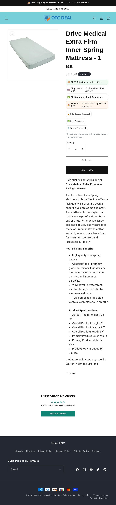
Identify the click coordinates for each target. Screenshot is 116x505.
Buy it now (87, 170)
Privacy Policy (45, 451)
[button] (6, 18)
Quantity (70, 142)
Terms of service (100, 495)
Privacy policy (84, 495)
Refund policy (69, 495)
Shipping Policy (81, 451)
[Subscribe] (60, 469)
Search (19, 451)
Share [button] (72, 373)
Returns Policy (62, 451)
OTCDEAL (38, 495)
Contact (96, 451)
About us (30, 451)
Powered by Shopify (51, 495)
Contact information (99, 498)
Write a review (58, 413)
